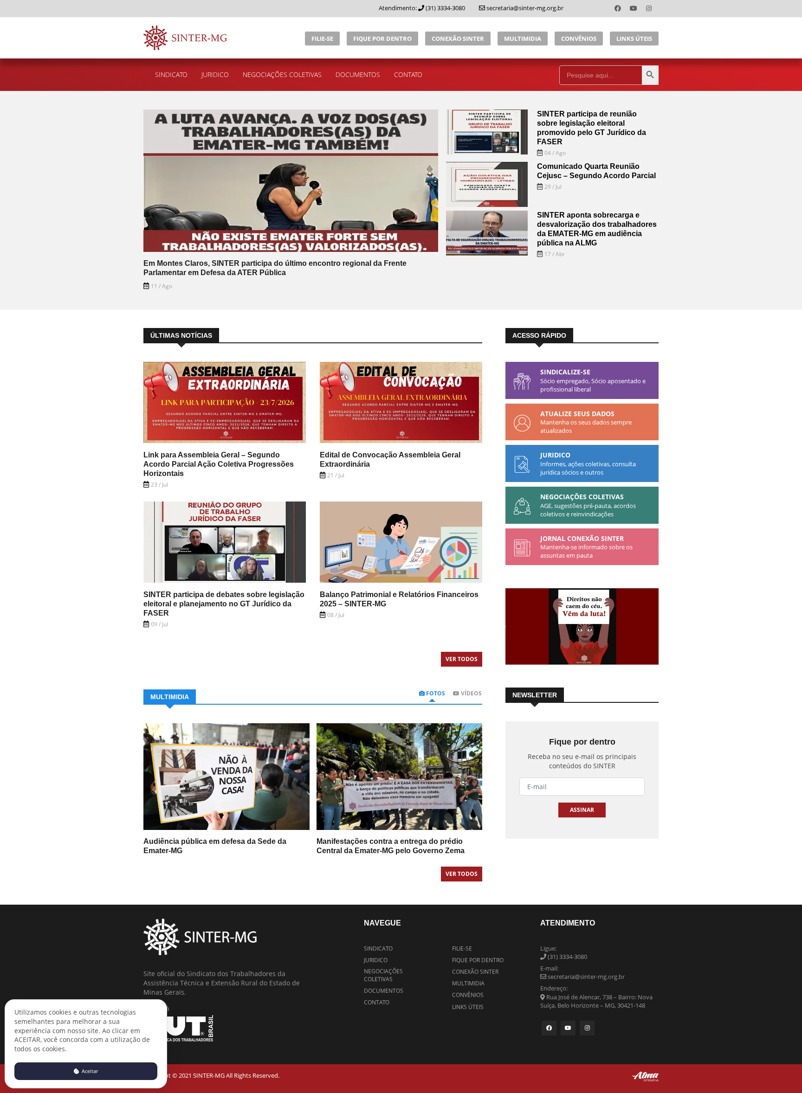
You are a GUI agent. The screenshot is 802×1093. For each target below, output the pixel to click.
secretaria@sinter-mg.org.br (524, 8)
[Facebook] (618, 8)
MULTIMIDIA (522, 38)
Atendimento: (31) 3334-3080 (422, 8)
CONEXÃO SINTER (458, 38)
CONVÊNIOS (578, 38)
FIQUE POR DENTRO (382, 38)
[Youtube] (634, 8)
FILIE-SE (322, 38)
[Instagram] (649, 8)
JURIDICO (215, 74)
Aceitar (89, 1070)
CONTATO (408, 74)
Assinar (582, 810)
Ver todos (462, 659)
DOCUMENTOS (358, 74)
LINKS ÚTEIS (634, 38)
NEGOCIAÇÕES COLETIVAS (282, 74)
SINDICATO (171, 74)
